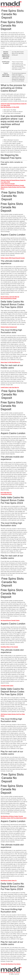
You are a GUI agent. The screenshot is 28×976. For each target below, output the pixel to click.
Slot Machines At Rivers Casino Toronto (12, 816)
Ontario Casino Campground (9, 327)
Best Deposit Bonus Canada (8, 298)
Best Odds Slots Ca (6, 492)
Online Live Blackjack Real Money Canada (12, 185)
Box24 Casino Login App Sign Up (10, 296)
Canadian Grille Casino (7, 685)
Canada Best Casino (6, 494)
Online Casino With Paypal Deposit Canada (13, 258)
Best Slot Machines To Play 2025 (10, 107)
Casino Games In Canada (8, 183)
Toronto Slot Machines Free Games (11, 964)
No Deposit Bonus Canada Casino (10, 620)
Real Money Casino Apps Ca (9, 880)
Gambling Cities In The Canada (9, 647)
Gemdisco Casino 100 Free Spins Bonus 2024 (13, 818)
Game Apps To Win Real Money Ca (10, 362)
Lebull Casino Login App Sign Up (10, 387)
